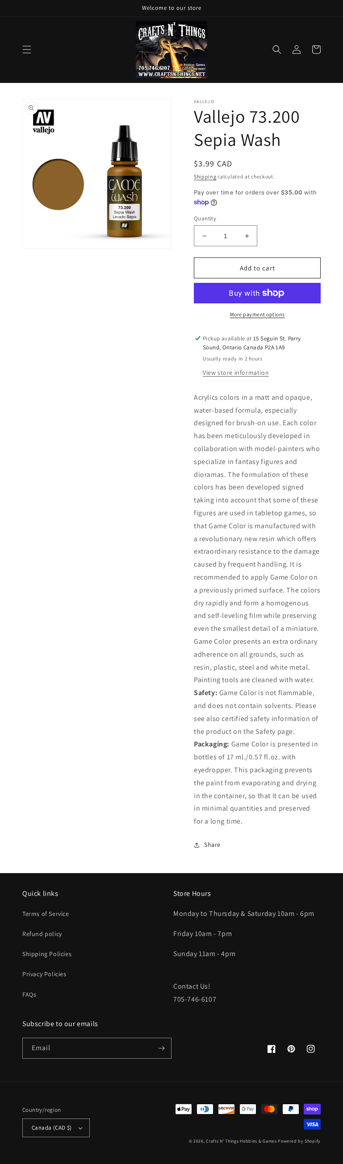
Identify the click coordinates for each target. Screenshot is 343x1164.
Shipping (205, 176)
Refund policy (42, 934)
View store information (236, 373)
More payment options (257, 314)
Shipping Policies (46, 954)
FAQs (29, 994)
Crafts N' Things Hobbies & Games (242, 1141)
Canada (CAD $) (52, 1127)
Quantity (205, 218)
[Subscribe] (161, 1048)
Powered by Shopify (299, 1141)
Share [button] (212, 845)
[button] (27, 49)
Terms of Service (45, 914)
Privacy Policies (44, 974)
